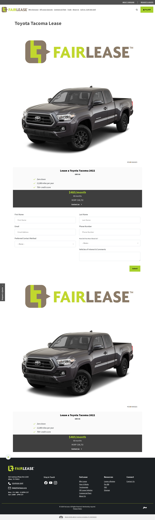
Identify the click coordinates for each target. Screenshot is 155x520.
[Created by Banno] (145, 507)
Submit (135, 269)
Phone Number (85, 226)
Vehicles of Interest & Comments (92, 249)
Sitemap (107, 490)
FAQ (105, 487)
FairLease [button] (83, 477)
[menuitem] (130, 2)
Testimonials (83, 487)
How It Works (84, 484)
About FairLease (128, 2)
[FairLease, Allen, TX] (15, 9)
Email (17, 226)
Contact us (75, 204)
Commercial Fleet (60, 10)
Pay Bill (113, 484)
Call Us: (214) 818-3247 (88, 10)
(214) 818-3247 (17, 483)
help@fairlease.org (19, 488)
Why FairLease (33, 10)
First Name (19, 214)
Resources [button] (108, 477)
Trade (69, 10)
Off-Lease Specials (46, 10)
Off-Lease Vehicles (85, 490)
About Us (76, 10)
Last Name (83, 214)
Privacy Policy (77, 509)
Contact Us (131, 481)
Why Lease (83, 481)
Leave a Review (109, 481)
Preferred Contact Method (25, 238)
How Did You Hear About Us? (88, 239)
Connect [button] (130, 477)
